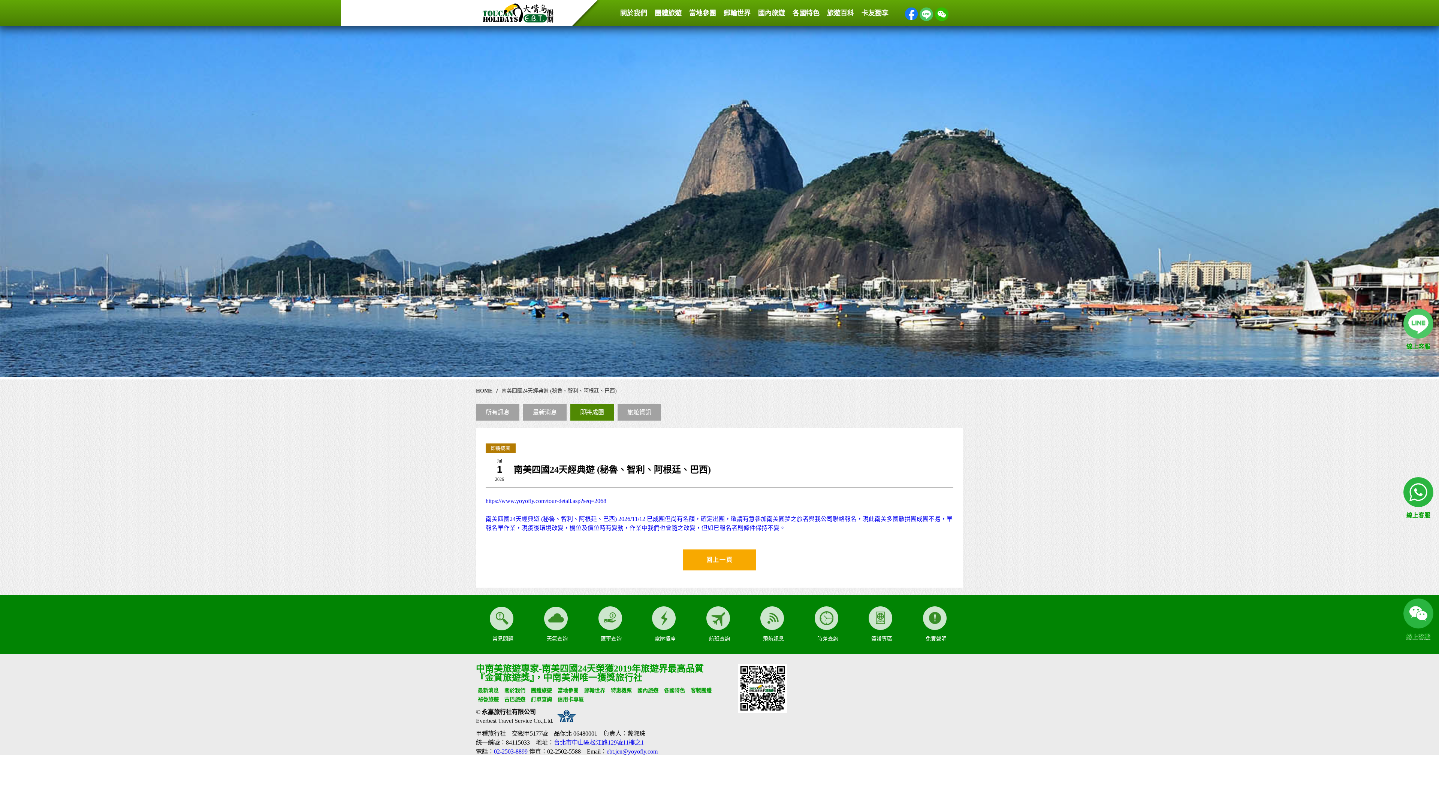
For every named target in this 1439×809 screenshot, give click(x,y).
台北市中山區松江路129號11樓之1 (599, 742)
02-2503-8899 (511, 751)
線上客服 (1418, 346)
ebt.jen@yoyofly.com (632, 751)
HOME (484, 391)
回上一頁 (719, 560)
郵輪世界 (737, 13)
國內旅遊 (771, 13)
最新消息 (545, 412)
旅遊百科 (840, 13)
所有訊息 (498, 412)
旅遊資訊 (639, 412)
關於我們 (633, 13)
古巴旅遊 (514, 699)
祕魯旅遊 (488, 699)
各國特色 (806, 13)
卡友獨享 (875, 13)
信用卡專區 (571, 699)
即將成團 (592, 412)
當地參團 (702, 13)
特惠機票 (621, 690)
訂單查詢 (541, 699)
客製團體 (701, 690)
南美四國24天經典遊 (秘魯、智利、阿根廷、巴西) (559, 391)
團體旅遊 (668, 13)
